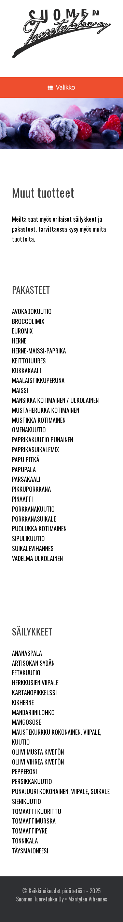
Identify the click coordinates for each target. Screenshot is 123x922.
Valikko (65, 87)
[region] (61, 123)
